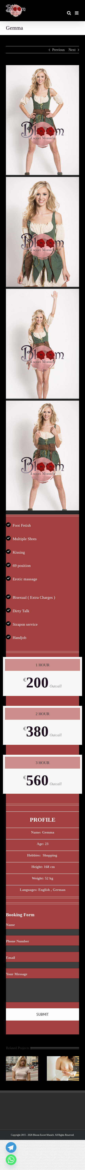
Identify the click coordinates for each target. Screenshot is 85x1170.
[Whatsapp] (11, 1159)
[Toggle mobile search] (69, 13)
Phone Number (17, 941)
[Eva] (22, 1058)
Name (12, 925)
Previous (58, 50)
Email (12, 958)
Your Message (18, 974)
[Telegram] (11, 1147)
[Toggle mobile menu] (77, 13)
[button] (9, 1068)
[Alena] (63, 1058)
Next (72, 50)
